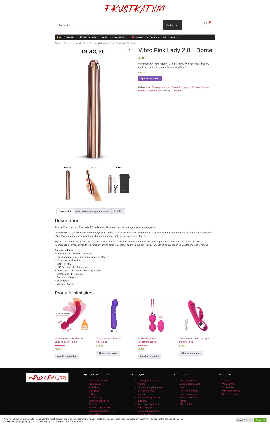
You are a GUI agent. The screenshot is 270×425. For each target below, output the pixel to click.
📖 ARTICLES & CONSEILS (114, 37)
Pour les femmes (189, 380)
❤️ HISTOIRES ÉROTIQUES (144, 37)
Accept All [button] (260, 420)
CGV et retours (230, 394)
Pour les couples (188, 394)
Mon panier (228, 387)
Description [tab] (65, 211)
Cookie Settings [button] (244, 420)
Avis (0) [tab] (118, 211)
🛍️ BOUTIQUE (168, 37)
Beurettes (94, 390)
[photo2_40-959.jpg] (93, 183)
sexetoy (142, 90)
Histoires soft (96, 383)
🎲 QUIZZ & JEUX (88, 37)
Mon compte (229, 383)
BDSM (92, 394)
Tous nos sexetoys (190, 397)
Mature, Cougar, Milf (100, 407)
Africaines (94, 387)
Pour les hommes (189, 390)
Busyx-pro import (72, 43)
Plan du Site (186, 404)
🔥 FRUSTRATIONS (65, 37)
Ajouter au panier (150, 78)
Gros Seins (94, 404)
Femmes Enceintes (99, 400)
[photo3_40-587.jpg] (118, 183)
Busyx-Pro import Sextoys (95, 43)
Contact (226, 380)
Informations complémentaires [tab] (93, 211)
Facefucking (95, 397)
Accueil (58, 43)
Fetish (183, 400)
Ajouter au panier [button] (66, 356)
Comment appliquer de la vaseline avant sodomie (150, 390)
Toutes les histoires (99, 380)
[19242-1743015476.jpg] (67, 183)
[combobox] (109, 25)
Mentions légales (231, 390)
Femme (205, 87)
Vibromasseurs (156, 90)
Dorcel (177, 90)
